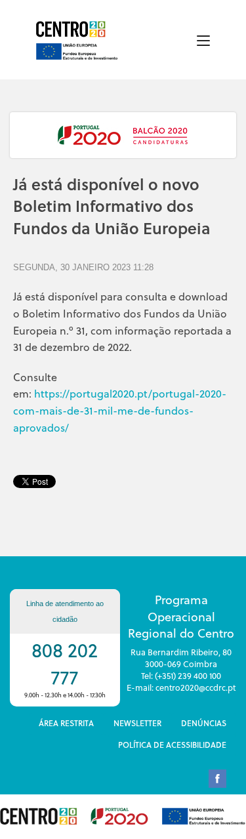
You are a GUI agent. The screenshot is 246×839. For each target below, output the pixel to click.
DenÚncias (203, 723)
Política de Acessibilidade (172, 744)
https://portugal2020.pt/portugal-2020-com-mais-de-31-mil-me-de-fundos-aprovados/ (119, 410)
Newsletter (137, 723)
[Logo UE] (76, 46)
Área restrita (66, 723)
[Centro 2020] (73, 29)
